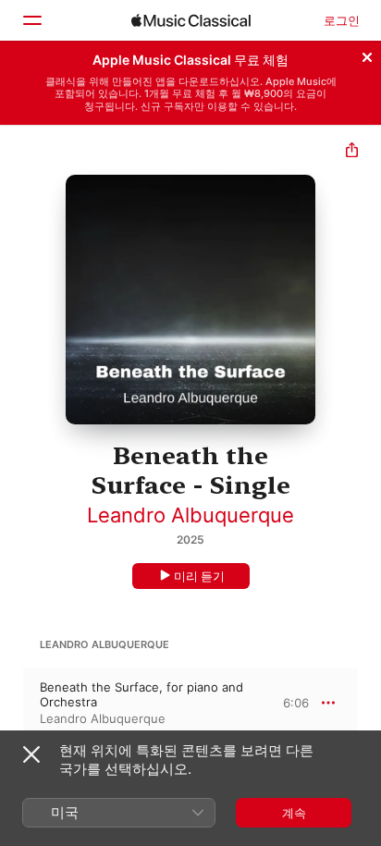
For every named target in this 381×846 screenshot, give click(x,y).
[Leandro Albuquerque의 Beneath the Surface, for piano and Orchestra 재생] (12, 702)
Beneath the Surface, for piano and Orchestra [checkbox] (141, 694)
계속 (294, 812)
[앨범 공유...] (352, 152)
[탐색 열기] (31, 20)
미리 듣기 (199, 576)
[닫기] (367, 54)
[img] (191, 20)
